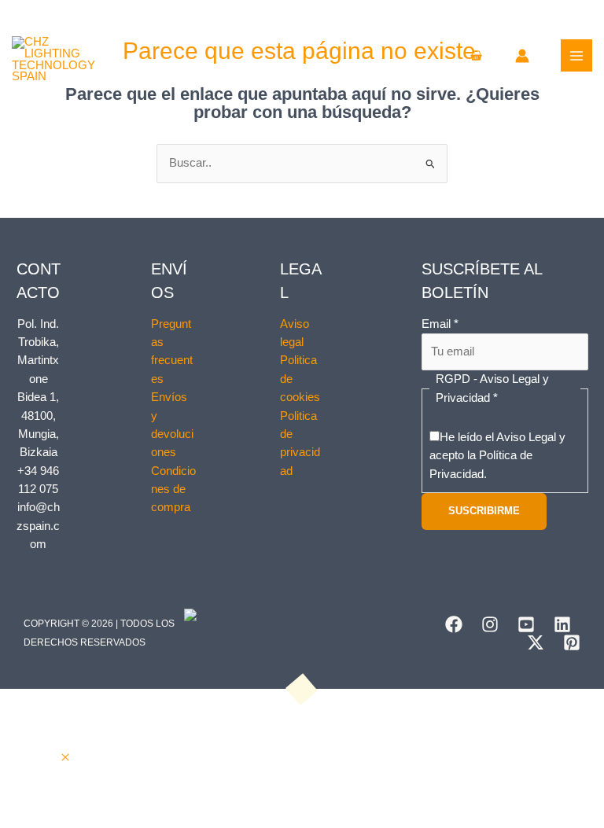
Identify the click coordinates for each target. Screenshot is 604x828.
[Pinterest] (571, 642)
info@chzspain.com (38, 525)
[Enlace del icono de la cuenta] (522, 56)
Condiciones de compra (173, 489)
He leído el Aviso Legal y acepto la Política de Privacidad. (497, 455)
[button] (65, 758)
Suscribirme (484, 511)
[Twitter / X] (535, 642)
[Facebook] (453, 624)
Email (440, 324)
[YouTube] (526, 624)
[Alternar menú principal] (576, 55)
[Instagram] (490, 624)
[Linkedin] (562, 624)
